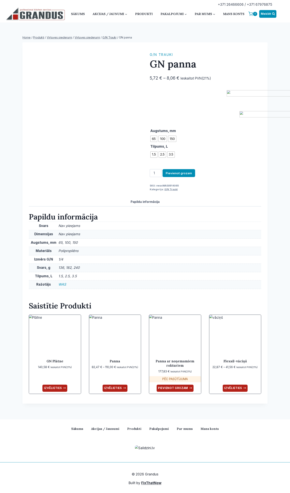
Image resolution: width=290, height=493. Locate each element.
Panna (115, 361)
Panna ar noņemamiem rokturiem (175, 363)
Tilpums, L (159, 146)
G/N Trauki (161, 55)
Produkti (144, 14)
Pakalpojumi (159, 429)
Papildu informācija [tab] (145, 202)
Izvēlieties (53, 388)
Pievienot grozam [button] (173, 388)
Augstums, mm (163, 131)
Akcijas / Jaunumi (105, 429)
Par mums (185, 429)
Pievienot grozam (179, 173)
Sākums (78, 14)
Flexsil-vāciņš (235, 361)
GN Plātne (55, 361)
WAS (62, 284)
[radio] (154, 139)
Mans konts (233, 14)
